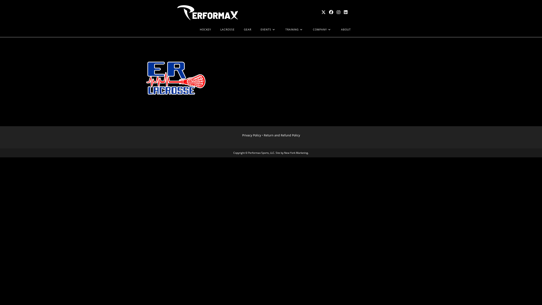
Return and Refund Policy (282, 135)
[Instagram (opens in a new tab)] (338, 12)
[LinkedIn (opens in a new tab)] (345, 12)
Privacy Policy (251, 135)
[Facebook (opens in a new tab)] (331, 12)
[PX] (190, 29)
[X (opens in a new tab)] (323, 12)
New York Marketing (296, 153)
